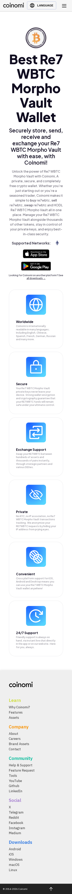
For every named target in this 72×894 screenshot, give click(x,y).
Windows (16, 859)
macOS (14, 864)
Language (45, 5)
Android (15, 849)
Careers (15, 738)
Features (16, 712)
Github (14, 786)
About (13, 733)
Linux (13, 870)
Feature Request (22, 770)
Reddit (14, 817)
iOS (11, 854)
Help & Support (20, 765)
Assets (14, 717)
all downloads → (36, 278)
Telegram (16, 812)
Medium (15, 833)
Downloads (20, 842)
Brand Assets (19, 744)
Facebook (16, 822)
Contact (15, 749)
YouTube (15, 780)
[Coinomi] (13, 6)
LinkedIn (15, 791)
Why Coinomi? (19, 707)
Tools (13, 775)
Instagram (17, 828)
